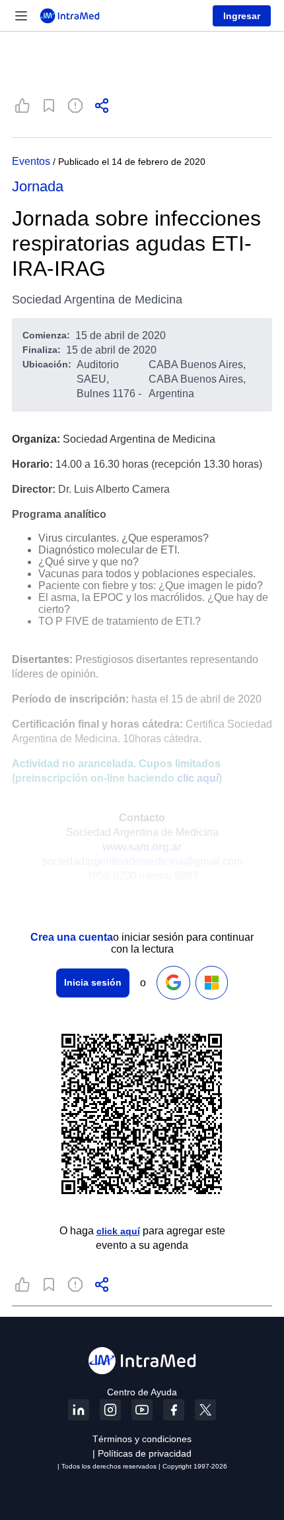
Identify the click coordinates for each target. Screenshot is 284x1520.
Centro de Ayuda (142, 1392)
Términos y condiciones (142, 1439)
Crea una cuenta (71, 937)
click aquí (118, 1231)
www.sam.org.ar (142, 846)
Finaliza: (41, 349)
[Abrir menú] (21, 15)
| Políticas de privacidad (142, 1453)
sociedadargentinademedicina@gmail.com (142, 861)
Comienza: (46, 335)
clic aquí (198, 778)
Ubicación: (46, 364)
